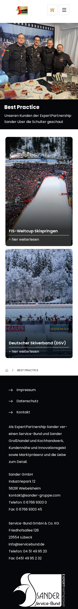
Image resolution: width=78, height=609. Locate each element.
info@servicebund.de (26, 544)
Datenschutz (27, 401)
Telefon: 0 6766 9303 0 (28, 502)
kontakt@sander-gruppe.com (34, 495)
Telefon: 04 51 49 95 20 (28, 551)
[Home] (6, 370)
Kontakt (23, 412)
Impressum (26, 389)
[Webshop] (52, 10)
